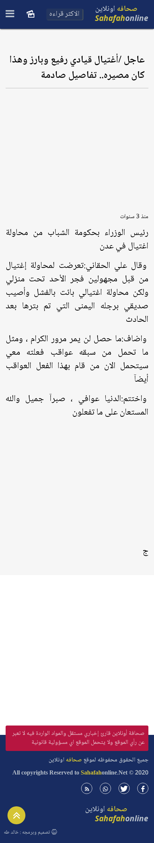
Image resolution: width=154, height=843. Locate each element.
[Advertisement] (77, 148)
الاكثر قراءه (64, 14)
